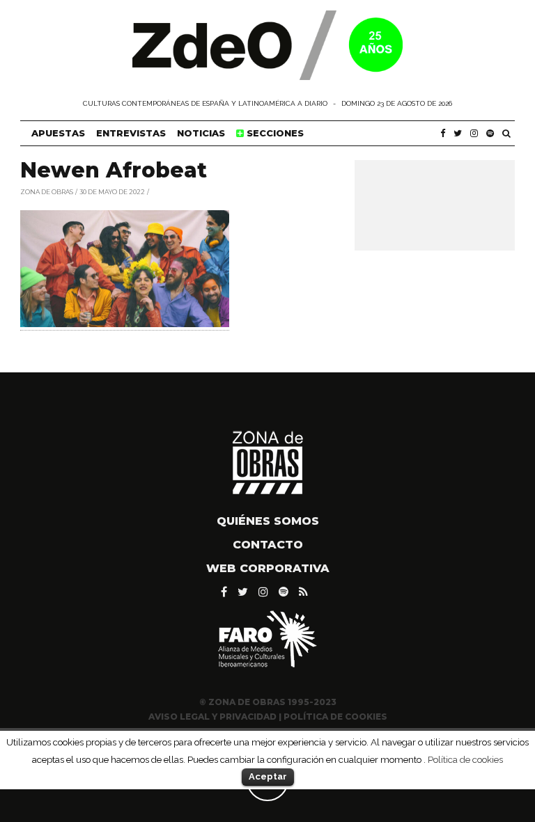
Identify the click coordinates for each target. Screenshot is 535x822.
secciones (274, 133)
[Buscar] (506, 133)
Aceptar (268, 776)
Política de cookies (465, 759)
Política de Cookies (335, 716)
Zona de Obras (46, 191)
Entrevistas (131, 133)
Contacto (268, 544)
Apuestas (58, 133)
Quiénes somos (268, 521)
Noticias (201, 133)
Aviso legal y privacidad (212, 716)
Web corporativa (267, 568)
